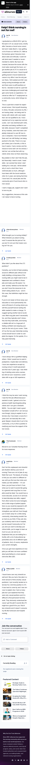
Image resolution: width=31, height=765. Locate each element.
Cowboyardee (10, 257)
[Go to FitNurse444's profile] (3, 569)
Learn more (3, 5)
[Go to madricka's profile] (3, 462)
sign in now (16, 630)
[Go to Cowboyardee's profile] (3, 258)
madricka (9, 461)
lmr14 (8, 35)
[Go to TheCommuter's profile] (3, 441)
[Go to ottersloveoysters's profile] (3, 230)
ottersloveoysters (12, 229)
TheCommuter (11, 441)
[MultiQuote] (2, 251)
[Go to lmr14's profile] (3, 36)
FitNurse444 (10, 569)
